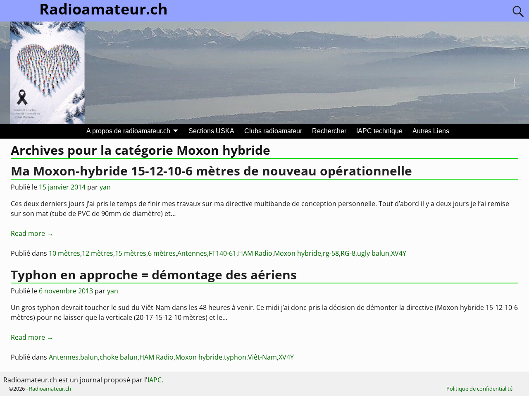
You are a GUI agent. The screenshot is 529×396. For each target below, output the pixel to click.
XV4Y (398, 253)
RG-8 (348, 253)
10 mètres (64, 253)
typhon (235, 357)
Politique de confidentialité (479, 388)
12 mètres (97, 253)
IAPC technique (379, 130)
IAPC (155, 379)
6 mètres (162, 253)
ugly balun (373, 253)
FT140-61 (222, 253)
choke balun (119, 357)
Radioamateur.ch (50, 388)
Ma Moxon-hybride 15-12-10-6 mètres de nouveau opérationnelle (211, 170)
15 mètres (130, 253)
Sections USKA (211, 130)
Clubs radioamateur (273, 130)
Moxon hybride (297, 253)
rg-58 (331, 253)
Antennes (192, 253)
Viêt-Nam (262, 357)
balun (89, 357)
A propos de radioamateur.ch (128, 130)
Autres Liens (430, 130)
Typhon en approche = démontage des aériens (154, 274)
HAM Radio (255, 253)
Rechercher (329, 130)
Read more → (32, 233)
